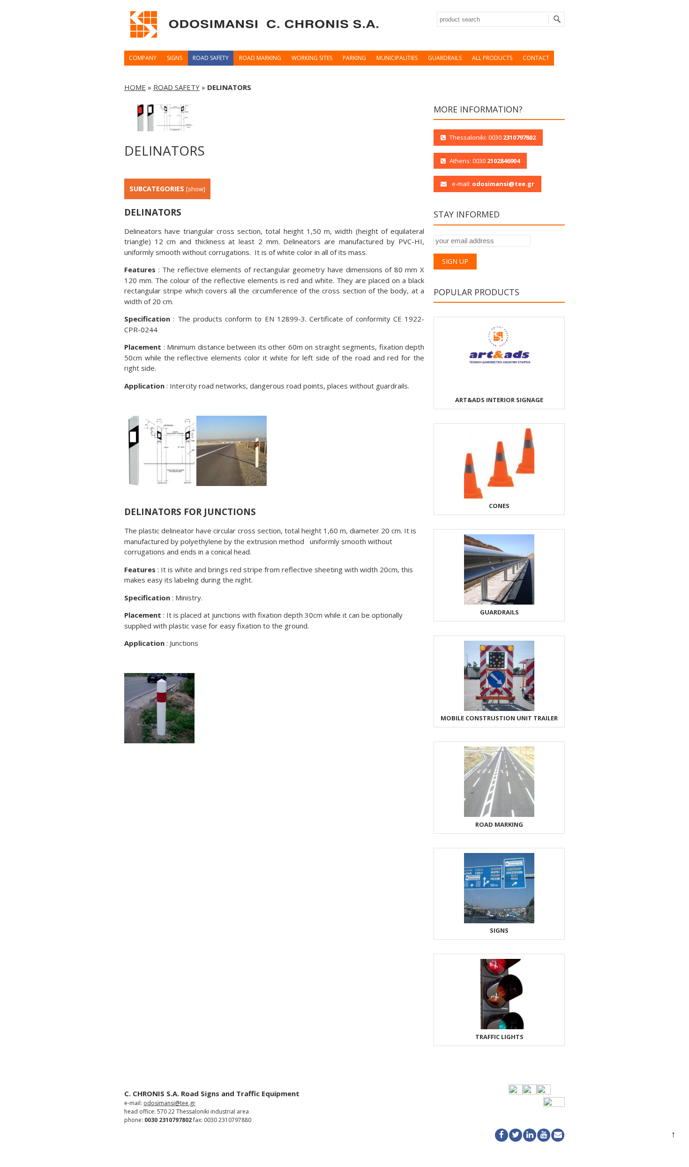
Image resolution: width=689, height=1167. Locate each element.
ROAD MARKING (260, 58)
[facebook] (501, 1135)
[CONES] (499, 496)
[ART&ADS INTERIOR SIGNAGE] (499, 390)
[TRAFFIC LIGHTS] (499, 1027)
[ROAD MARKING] (499, 814)
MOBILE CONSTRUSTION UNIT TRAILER (499, 718)
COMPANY (143, 58)
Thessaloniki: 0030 (492, 137)
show (195, 189)
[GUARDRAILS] (499, 602)
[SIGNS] (499, 921)
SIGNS (174, 58)
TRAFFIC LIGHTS (499, 1036)
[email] (558, 1135)
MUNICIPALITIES (397, 58)
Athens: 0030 (484, 161)
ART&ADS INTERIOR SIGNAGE (499, 400)
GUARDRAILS (445, 58)
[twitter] (516, 1135)
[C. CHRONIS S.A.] (253, 40)
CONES (499, 505)
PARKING (354, 58)
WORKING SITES (312, 58)
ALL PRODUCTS (492, 58)
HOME (135, 87)
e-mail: (492, 184)
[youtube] (544, 1135)
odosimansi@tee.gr (169, 1103)
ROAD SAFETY (211, 58)
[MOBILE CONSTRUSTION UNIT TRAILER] (499, 708)
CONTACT (536, 58)
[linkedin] (530, 1135)
